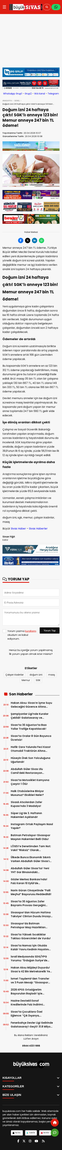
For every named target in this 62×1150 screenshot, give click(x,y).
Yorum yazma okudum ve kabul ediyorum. (21, 634)
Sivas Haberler (38, 528)
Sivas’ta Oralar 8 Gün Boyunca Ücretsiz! (31, 738)
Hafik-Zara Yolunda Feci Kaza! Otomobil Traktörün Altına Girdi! (31, 749)
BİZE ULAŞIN (11, 1095)
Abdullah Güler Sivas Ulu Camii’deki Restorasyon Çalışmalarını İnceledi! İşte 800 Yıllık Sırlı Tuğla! (31, 771)
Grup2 (28, 93)
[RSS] (43, 1141)
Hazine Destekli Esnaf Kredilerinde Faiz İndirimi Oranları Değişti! (27, 1002)
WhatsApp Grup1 (12, 93)
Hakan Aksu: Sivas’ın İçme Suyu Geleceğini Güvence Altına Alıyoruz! (31, 705)
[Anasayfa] (55, 1123)
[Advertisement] (31, 42)
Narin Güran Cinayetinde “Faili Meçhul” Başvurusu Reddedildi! (31, 892)
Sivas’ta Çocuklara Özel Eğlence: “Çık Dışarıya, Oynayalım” (26, 1013)
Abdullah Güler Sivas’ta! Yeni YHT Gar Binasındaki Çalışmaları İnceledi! (30, 870)
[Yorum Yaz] (55, 1133)
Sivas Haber (18, 528)
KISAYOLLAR (11, 1077)
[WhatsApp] (56, 7)
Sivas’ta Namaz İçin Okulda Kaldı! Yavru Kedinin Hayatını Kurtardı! (30, 947)
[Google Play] (31, 1132)
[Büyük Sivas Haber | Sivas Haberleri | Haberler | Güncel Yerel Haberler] (26, 7)
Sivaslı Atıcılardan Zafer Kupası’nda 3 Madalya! (26, 804)
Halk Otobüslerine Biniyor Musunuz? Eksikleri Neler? (27, 793)
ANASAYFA (7, 100)
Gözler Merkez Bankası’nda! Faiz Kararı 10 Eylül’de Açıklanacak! (29, 881)
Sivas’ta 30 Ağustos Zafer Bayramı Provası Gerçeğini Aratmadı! (28, 903)
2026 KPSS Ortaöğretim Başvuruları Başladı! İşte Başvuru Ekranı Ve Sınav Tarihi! (31, 991)
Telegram (53, 93)
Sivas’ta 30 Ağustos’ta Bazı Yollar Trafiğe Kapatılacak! (29, 727)
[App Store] (17, 1132)
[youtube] (36, 1141)
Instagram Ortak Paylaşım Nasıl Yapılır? (32, 826)
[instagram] (30, 1141)
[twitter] (23, 1141)
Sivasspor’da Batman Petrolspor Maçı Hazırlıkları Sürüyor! (28, 925)
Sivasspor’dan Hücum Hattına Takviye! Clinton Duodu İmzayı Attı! (31, 914)
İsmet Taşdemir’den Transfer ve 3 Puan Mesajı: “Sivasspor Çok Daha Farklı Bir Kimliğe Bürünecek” (30, 980)
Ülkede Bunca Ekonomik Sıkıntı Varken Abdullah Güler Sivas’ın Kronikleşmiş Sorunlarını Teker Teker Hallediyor (31, 859)
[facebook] (18, 1141)
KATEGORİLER (13, 1086)
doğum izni (36, 674)
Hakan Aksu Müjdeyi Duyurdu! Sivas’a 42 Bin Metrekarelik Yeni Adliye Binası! (31, 969)
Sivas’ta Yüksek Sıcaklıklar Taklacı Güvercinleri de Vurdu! (31, 936)
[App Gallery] (45, 1132)
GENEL (17, 100)
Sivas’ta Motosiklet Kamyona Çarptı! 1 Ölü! (30, 782)
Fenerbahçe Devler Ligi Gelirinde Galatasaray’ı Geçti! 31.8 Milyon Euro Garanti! (32, 1024)
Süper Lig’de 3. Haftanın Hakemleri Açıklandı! (26, 815)
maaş (51, 674)
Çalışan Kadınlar (14, 674)
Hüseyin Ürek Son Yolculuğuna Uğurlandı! (30, 760)
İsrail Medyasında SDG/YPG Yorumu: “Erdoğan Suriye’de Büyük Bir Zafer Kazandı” (29, 958)
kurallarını (30, 631)
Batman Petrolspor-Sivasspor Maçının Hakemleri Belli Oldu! (30, 837)
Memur (26, 680)
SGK (38, 680)
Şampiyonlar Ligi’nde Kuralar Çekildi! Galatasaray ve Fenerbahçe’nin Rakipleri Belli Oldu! (30, 716)
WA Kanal (39, 93)
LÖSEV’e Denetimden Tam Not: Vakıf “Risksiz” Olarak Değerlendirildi (31, 848)
